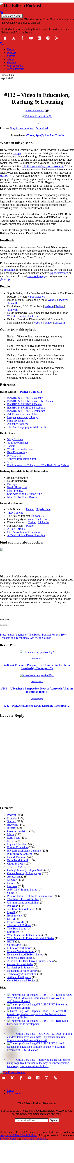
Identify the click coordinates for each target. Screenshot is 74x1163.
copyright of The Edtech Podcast (18, 1135)
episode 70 (6, 175)
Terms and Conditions (34, 1138)
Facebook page (36, 276)
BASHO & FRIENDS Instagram (26, 410)
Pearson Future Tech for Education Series (30, 896)
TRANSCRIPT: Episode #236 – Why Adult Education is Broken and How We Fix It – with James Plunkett (40, 998)
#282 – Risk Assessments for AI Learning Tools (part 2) (37, 705)
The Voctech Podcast (19, 925)
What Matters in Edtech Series (24, 935)
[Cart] (1, 12)
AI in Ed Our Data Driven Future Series (30, 961)
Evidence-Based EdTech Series (25, 954)
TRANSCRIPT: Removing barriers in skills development (37, 1022)
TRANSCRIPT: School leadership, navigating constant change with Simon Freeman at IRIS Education (36, 1046)
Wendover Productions (20, 449)
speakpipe (9, 269)
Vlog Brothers (15, 439)
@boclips (5, 279)
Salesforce (13, 931)
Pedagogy (12, 905)
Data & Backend (16, 857)
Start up (11, 821)
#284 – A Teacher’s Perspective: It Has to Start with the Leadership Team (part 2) (37, 667)
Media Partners (15, 68)
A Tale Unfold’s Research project (26, 535)
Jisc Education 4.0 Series (21, 909)
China (10, 892)
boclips (17, 153)
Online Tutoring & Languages (24, 873)
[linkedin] (39, 37)
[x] (13, 37)
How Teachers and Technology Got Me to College (33, 636)
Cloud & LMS (15, 863)
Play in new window (22, 128)
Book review (14, 915)
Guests (11, 55)
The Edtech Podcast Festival (23, 899)
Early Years (13, 837)
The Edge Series (16, 928)
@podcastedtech (58, 272)
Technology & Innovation (21, 974)
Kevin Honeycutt (17, 487)
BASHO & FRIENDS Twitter (24, 404)
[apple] (5, 37)
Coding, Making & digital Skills (25, 870)
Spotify (39, 135)
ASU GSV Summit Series (22, 889)
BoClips (12, 484)
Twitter (11, 445)
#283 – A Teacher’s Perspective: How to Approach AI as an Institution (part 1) (37, 690)
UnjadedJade (43, 509)
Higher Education (17, 844)
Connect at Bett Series (19, 957)
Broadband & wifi (17, 860)
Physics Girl (14, 455)
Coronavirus (14, 944)
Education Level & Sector (22, 970)
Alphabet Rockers (17, 423)
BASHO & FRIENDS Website (25, 397)
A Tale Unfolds (16, 528)
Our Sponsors (15, 65)
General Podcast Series (20, 964)
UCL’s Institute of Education (23, 532)
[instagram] (48, 37)
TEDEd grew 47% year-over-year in (43, 166)
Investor (11, 827)
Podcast (11, 52)
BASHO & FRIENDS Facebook (26, 407)
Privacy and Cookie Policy (16, 32)
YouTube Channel (17, 442)
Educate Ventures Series (20, 951)
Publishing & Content (19, 853)
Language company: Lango (22, 417)
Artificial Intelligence (19, 977)
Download (42, 128)
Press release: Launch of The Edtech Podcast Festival (30, 634)
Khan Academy (16, 420)
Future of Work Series (19, 948)
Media (10, 834)
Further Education (17, 847)
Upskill (11, 912)
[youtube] (30, 37)
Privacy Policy (8, 1138)
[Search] (1, 43)
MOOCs (12, 879)
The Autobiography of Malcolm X (26, 427)
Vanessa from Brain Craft (21, 458)
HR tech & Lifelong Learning (24, 850)
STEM (11, 918)
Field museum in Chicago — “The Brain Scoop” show (38, 465)
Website (52, 299)
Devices (11, 883)
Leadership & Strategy (20, 967)
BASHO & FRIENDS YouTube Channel (30, 401)
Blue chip (12, 824)
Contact (11, 62)
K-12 (10, 840)
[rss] (56, 37)
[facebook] (22, 37)
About (10, 59)
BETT (11, 941)
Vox (9, 462)
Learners (12, 886)
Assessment (37, 658)
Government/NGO (18, 831)
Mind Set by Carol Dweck (22, 497)
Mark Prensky (15, 490)
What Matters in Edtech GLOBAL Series (30, 938)
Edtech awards (15, 922)
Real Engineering (17, 452)
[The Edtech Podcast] (20, 5)
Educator (12, 818)
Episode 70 (37, 515)
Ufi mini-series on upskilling (23, 902)
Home (10, 49)
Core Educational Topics (21, 980)
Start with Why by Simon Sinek (25, 493)
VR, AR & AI (15, 866)
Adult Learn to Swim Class (22, 414)
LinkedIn (41, 519)
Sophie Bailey (35, 110)
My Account (14, 1093)
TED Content (15, 512)
